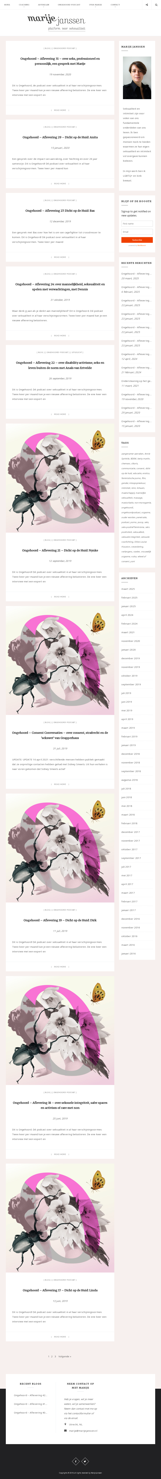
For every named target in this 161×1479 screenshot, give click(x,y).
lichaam (140, 488)
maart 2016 (128, 944)
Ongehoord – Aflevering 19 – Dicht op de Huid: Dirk (60, 920)
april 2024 (127, 614)
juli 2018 (126, 788)
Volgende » (64, 1356)
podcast (125, 522)
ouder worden (128, 517)
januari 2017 (128, 910)
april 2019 (127, 719)
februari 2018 (129, 823)
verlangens (126, 551)
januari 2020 (128, 649)
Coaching (24, 5)
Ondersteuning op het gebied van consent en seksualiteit (137, 380)
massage (137, 497)
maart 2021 (128, 632)
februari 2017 (129, 901)
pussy (140, 522)
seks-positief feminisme (132, 527)
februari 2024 (129, 623)
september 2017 (131, 858)
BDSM (133, 458)
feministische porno (131, 478)
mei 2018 (126, 805)
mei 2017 (126, 875)
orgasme (145, 512)
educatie (137, 473)
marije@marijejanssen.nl (83, 1430)
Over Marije (95, 5)
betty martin (143, 458)
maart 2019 (128, 727)
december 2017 (130, 832)
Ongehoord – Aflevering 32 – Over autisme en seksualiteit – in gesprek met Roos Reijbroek (137, 367)
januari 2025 (128, 606)
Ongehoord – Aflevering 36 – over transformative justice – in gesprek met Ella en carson (137, 354)
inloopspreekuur (137, 483)
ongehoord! (127, 507)
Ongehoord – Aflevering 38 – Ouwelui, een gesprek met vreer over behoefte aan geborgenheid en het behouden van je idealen (137, 327)
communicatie (128, 468)
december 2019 (130, 658)
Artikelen (43, 5)
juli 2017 (126, 866)
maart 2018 (128, 814)
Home (7, 5)
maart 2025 (128, 588)
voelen (136, 551)
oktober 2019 (129, 675)
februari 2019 (129, 736)
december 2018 (130, 753)
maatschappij (127, 492)
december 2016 (130, 918)
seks (146, 522)
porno (133, 522)
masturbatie (127, 502)
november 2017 (130, 840)
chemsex (125, 463)
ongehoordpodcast (130, 512)
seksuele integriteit (130, 536)
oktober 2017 (129, 849)
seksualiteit (138, 532)
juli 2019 (126, 693)
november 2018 (130, 762)
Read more (60, 110)
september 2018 (131, 771)
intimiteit (125, 488)
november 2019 (130, 667)
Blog (47, 48)
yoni (132, 561)
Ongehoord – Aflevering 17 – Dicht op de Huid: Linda (60, 1290)
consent (140, 468)
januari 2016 (128, 953)
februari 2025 (129, 597)
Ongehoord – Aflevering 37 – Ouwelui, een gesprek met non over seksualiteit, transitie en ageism (137, 340)
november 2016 (130, 927)
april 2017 (127, 884)
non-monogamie (142, 502)
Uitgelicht (77, 352)
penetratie (141, 517)
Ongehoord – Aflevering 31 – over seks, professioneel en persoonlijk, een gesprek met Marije (137, 394)
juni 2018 (126, 797)
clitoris (134, 463)
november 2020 (130, 640)
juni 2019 (126, 701)
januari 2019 (128, 745)
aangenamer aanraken (132, 453)
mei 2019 (126, 710)
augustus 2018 (129, 779)
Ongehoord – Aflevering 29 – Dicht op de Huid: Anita (60, 137)
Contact (115, 5)
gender (124, 483)
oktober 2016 (129, 936)
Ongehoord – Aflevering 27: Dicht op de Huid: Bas (60, 210)
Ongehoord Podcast (69, 5)
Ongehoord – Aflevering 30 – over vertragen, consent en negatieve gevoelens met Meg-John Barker (137, 407)
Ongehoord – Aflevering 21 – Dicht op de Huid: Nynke (60, 550)
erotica (145, 473)
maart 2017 (128, 892)
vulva (133, 556)
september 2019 (131, 684)
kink (133, 488)
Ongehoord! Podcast (64, 48)
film (143, 478)
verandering (137, 546)
